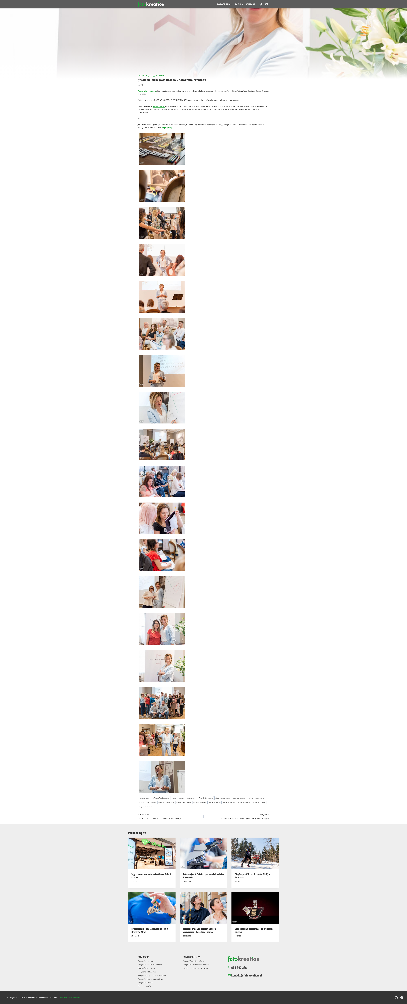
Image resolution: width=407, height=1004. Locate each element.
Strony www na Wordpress (69, 997)
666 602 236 (239, 967)
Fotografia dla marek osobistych (151, 979)
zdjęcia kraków (215, 802)
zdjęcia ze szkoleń (145, 807)
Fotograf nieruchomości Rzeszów (196, 964)
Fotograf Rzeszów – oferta (193, 961)
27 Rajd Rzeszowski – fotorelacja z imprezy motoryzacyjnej (245, 817)
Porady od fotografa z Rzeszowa (196, 968)
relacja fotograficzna (166, 802)
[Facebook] (266, 4)
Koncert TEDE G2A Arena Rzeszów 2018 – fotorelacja (159, 817)
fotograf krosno (144, 798)
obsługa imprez (239, 798)
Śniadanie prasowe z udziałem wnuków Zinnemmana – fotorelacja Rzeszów (199, 930)
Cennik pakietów (144, 986)
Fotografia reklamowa (147, 972)
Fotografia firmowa (145, 982)
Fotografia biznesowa (146, 968)
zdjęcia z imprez (259, 802)
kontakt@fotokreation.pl (246, 975)
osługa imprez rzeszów (147, 802)
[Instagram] (260, 4)
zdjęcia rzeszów (229, 802)
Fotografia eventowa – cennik (150, 964)
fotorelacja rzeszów (205, 798)
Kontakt (250, 4)
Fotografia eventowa (146, 961)
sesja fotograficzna (183, 802)
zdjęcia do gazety (199, 802)
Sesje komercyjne (144, 76)
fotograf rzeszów (177, 798)
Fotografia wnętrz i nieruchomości (152, 975)
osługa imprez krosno (256, 798)
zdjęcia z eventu (244, 802)
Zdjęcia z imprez (158, 76)
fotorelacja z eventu (222, 798)
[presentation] (152, 853)
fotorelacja (191, 798)
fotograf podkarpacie (161, 798)
